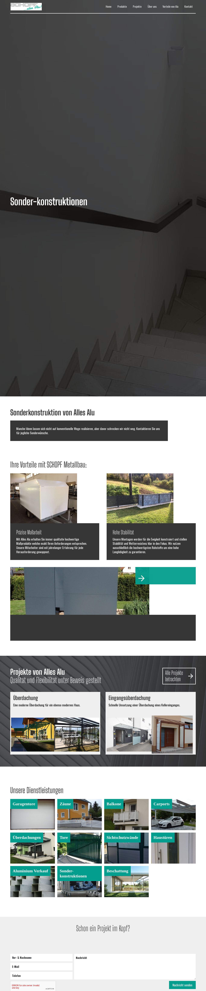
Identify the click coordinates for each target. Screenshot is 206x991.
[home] (33, 7)
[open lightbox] (33, 735)
